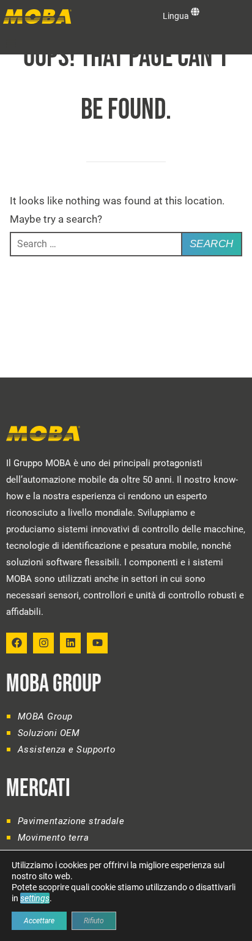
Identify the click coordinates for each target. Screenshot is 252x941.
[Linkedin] (70, 643)
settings (35, 898)
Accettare (39, 921)
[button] (11, 43)
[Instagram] (43, 643)
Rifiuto (94, 921)
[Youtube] (97, 643)
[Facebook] (16, 643)
